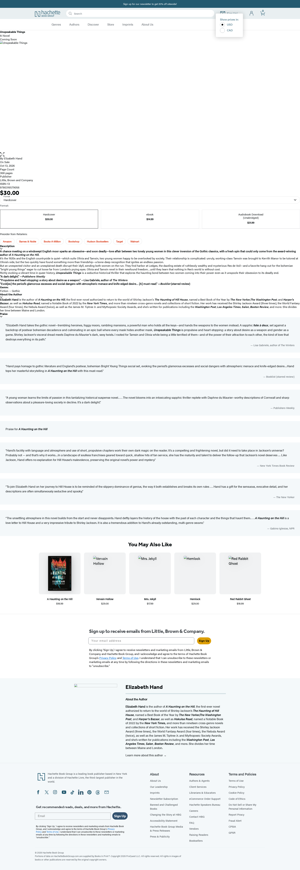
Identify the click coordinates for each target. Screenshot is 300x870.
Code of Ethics (237, 798)
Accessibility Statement (163, 820)
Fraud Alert (235, 820)
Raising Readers (198, 834)
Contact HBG (197, 816)
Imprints (127, 24)
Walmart (134, 241)
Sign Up (204, 640)
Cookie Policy (236, 792)
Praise (4, 314)
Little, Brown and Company (16, 180)
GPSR (232, 832)
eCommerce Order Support (204, 798)
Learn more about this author (145, 755)
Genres (56, 24)
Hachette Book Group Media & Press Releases (166, 828)
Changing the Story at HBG (165, 814)
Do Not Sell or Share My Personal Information (242, 806)
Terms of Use (236, 780)
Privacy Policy (237, 786)
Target (119, 241)
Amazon (7, 241)
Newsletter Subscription (164, 798)
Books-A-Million (52, 241)
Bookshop (73, 241)
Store (110, 24)
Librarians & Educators (202, 792)
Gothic (16, 291)
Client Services (197, 786)
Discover (93, 24)
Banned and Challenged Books (164, 806)
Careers (193, 810)
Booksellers (196, 840)
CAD (230, 30)
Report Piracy (236, 814)
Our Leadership (159, 786)
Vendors (194, 828)
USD (230, 24)
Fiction (4, 291)
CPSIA (232, 826)
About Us (147, 24)
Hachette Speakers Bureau (204, 804)
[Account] (252, 13)
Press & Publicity (160, 836)
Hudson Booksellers (98, 241)
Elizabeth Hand (13, 158)
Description (7, 246)
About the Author (11, 294)
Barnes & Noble (27, 241)
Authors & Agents (199, 780)
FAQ (191, 822)
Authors (74, 24)
